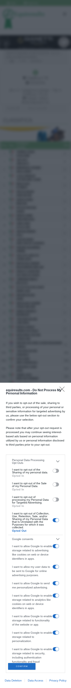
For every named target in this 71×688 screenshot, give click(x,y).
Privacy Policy (57, 680)
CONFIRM (22, 666)
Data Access (35, 680)
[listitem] (35, 461)
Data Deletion (13, 680)
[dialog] (35, 535)
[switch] (56, 471)
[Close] (63, 390)
